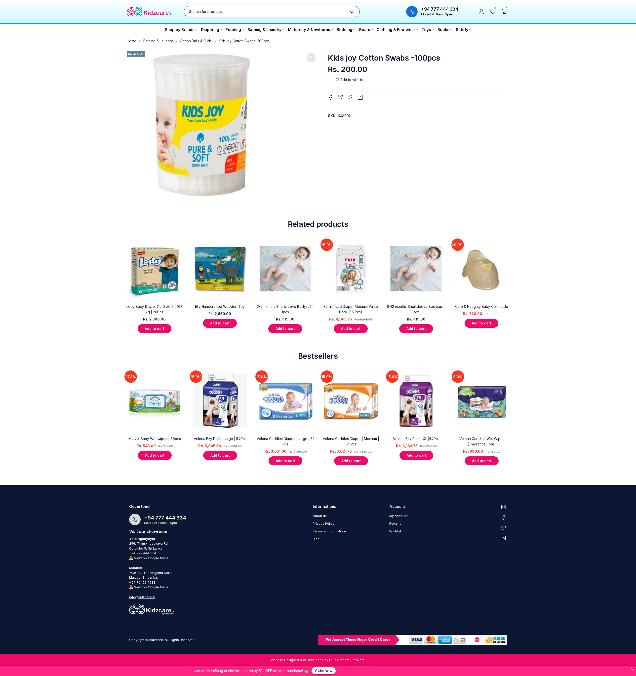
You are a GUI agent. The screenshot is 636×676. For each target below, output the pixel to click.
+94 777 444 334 (439, 9)
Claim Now (323, 671)
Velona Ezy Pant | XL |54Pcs (416, 439)
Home (131, 41)
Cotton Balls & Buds (196, 41)
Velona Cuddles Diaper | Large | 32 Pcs (286, 441)
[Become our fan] (503, 517)
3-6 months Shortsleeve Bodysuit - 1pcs (285, 309)
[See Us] (503, 506)
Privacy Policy (323, 523)
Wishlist (395, 531)
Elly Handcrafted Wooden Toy (220, 306)
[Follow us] (503, 527)
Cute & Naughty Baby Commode (481, 306)
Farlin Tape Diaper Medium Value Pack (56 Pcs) (350, 309)
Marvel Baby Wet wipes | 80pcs (154, 439)
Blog (316, 539)
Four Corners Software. (347, 660)
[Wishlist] (349, 80)
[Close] (632, 669)
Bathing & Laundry (158, 41)
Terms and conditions (330, 531)
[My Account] (481, 11)
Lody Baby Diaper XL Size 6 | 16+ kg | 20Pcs (154, 309)
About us (320, 516)
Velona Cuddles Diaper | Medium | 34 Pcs (351, 441)
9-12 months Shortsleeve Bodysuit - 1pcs (416, 309)
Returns (395, 523)
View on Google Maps (150, 558)
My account (398, 516)
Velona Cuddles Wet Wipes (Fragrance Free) (481, 441)
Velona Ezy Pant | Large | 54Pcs (220, 439)
